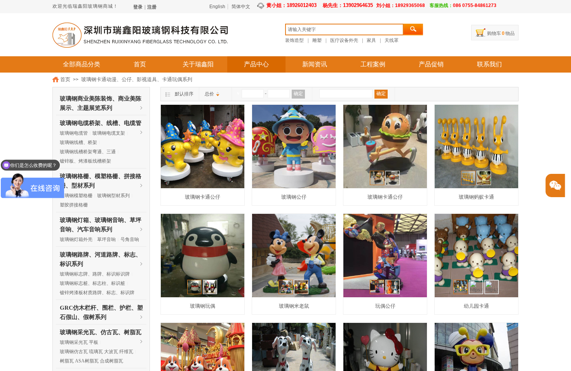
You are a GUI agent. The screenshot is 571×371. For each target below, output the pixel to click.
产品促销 (431, 64)
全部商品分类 (81, 64)
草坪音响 (106, 239)
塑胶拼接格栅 (74, 205)
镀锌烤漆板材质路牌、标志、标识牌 (97, 292)
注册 (152, 7)
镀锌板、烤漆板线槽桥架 (85, 161)
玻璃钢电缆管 (74, 133)
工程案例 (372, 64)
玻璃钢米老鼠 (294, 306)
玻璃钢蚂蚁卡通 (476, 197)
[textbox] (344, 29)
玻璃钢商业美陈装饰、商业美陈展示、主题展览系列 (100, 99)
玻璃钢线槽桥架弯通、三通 (88, 151)
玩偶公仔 (385, 306)
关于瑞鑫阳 (198, 64)
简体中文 (241, 6)
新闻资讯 (314, 64)
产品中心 (256, 64)
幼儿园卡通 (476, 306)
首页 (140, 64)
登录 (138, 7)
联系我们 (489, 64)
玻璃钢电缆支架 (108, 133)
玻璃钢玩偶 (202, 306)
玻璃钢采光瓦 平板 (79, 342)
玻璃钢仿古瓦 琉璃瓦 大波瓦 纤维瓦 (96, 351)
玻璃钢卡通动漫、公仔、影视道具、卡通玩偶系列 (136, 79)
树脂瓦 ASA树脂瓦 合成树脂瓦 (91, 361)
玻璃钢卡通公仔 (202, 197)
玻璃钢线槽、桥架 (78, 142)
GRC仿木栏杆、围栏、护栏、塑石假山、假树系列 (101, 308)
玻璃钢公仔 (293, 197)
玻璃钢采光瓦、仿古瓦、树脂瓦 (100, 332)
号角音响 (129, 239)
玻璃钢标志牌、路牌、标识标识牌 (95, 274)
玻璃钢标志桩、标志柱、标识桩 (92, 283)
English (217, 6)
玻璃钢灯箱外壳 (76, 239)
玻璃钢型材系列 (113, 195)
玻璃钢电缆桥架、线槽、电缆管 (100, 123)
